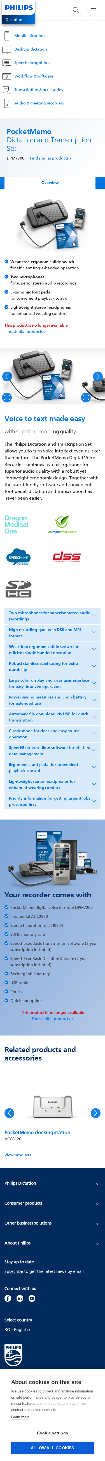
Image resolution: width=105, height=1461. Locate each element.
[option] (39, 376)
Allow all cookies (52, 1448)
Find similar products (49, 157)
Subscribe (13, 1271)
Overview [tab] (50, 182)
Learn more (20, 1417)
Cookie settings (52, 1433)
